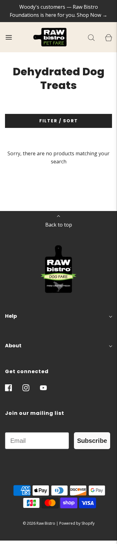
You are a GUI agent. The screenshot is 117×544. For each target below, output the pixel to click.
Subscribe (92, 440)
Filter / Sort (58, 121)
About (13, 345)
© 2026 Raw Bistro (39, 523)
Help (11, 316)
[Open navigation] (8, 37)
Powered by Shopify (77, 523)
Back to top (58, 224)
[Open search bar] (91, 37)
